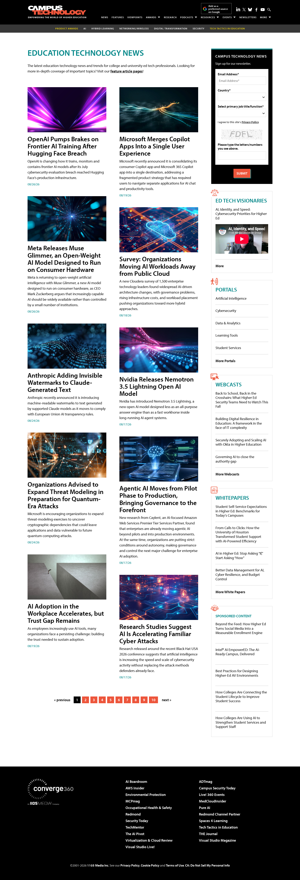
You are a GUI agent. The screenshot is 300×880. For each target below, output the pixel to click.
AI (84, 28)
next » (166, 700)
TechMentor (135, 827)
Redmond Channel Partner (219, 814)
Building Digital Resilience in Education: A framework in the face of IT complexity (239, 423)
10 (153, 700)
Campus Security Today (217, 788)
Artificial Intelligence (231, 298)
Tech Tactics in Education (218, 827)
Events (227, 17)
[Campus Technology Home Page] (57, 12)
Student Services (228, 347)
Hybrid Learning (102, 28)
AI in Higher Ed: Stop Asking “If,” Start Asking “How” (239, 555)
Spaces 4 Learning (213, 820)
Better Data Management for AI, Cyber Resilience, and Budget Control (240, 574)
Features (118, 17)
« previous (62, 700)
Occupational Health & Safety (149, 807)
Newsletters (248, 17)
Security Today (137, 820)
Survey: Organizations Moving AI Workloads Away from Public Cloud (157, 266)
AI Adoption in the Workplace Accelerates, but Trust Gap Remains (66, 613)
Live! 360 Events (212, 794)
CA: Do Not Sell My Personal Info (207, 865)
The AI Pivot (135, 833)
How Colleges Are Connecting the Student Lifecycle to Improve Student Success (241, 696)
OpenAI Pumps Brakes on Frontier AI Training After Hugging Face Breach (63, 146)
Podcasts (186, 17)
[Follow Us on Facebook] (256, 10)
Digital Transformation (170, 28)
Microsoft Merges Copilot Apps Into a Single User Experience (154, 146)
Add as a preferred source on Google (218, 8)
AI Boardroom (136, 781)
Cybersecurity (226, 310)
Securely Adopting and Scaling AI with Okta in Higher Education (241, 442)
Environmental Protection (146, 794)
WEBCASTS (229, 384)
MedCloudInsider (212, 801)
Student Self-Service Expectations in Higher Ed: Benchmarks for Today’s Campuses (241, 511)
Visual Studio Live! (140, 846)
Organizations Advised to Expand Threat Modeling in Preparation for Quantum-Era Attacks (65, 495)
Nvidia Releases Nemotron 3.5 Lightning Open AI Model (156, 386)
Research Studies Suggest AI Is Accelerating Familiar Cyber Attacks (155, 633)
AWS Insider (135, 788)
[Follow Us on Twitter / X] (244, 9)
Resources (208, 17)
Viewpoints (134, 17)
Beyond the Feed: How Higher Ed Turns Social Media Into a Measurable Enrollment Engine (241, 628)
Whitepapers (232, 497)
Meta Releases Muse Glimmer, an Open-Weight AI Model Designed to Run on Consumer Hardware (64, 259)
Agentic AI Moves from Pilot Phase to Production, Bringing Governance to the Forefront (158, 499)
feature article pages (126, 71)
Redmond (133, 814)
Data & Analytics (228, 323)
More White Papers (230, 592)
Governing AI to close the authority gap (235, 459)
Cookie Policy (150, 865)
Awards (151, 17)
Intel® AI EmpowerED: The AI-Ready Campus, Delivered (238, 651)
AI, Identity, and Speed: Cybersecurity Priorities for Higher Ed (241, 213)
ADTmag (205, 781)
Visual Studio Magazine (217, 840)
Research (170, 17)
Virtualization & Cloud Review (149, 840)
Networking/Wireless (134, 28)
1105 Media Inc (97, 865)
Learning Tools (227, 335)
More (263, 17)
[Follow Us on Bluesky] (250, 10)
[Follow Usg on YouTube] (263, 10)
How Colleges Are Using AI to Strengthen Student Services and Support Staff (241, 722)
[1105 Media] (52, 826)
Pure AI (204, 807)
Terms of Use (175, 865)
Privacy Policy (250, 122)
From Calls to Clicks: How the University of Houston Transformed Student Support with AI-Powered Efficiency (238, 534)
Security (198, 28)
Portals (226, 289)
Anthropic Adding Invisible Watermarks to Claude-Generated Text (65, 382)
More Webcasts (227, 474)
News (104, 17)
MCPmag (133, 801)
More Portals (226, 360)
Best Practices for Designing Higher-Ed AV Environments (237, 673)
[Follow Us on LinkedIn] (238, 9)
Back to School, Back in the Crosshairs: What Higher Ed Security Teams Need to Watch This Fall (242, 400)
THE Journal (208, 833)
